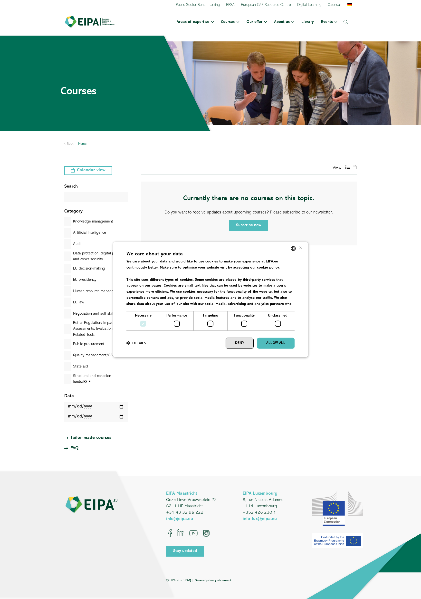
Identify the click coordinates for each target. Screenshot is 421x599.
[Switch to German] (350, 5)
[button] (211, 22)
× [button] (300, 248)
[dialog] (210, 299)
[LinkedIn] (180, 533)
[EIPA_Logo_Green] (89, 22)
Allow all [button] (275, 343)
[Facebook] (170, 533)
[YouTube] (193, 533)
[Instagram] (206, 533)
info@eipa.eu (179, 519)
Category (73, 211)
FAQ (188, 580)
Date (69, 396)
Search (71, 186)
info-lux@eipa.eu (260, 519)
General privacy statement (213, 580)
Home (82, 144)
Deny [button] (239, 343)
